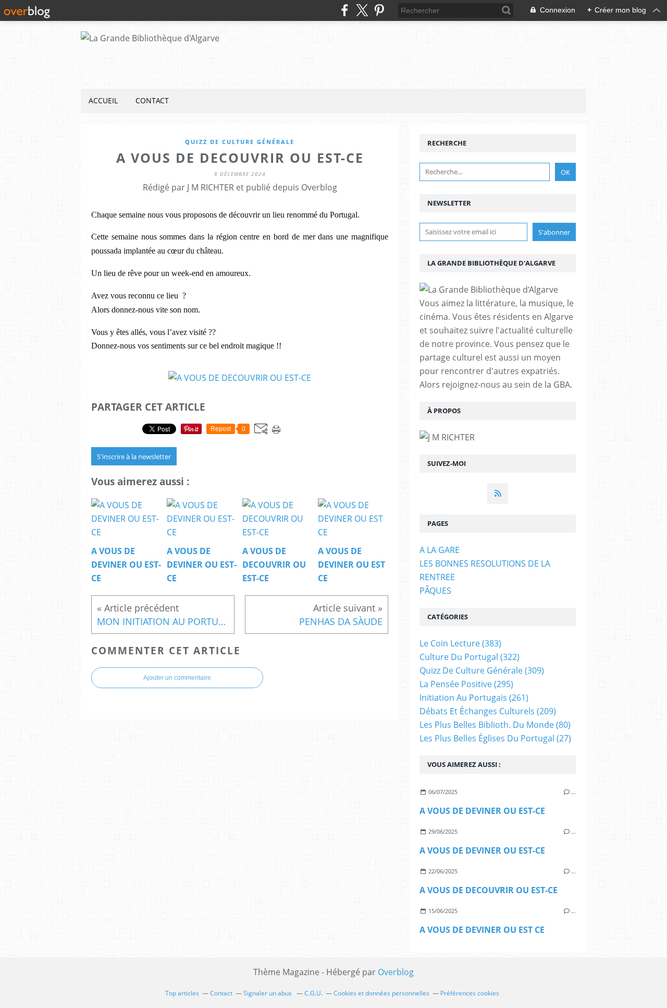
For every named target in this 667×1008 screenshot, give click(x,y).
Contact (152, 100)
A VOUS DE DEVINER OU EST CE (482, 929)
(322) (469, 657)
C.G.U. (313, 993)
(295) (466, 684)
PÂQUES (435, 590)
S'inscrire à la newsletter (134, 456)
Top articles (182, 993)
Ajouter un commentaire (177, 677)
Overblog (396, 972)
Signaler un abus (268, 993)
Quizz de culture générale (239, 142)
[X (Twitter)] (361, 10)
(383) (460, 643)
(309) (481, 670)
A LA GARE (439, 550)
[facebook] (344, 10)
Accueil (103, 100)
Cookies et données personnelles (381, 993)
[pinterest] (379, 10)
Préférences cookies (469, 993)
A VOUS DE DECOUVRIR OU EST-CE (488, 890)
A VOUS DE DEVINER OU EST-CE (482, 811)
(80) (495, 724)
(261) (473, 697)
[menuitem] (103, 101)
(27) (495, 738)
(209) (487, 711)
